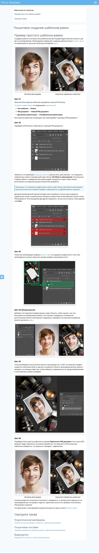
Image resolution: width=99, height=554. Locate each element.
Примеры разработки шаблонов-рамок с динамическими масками (39, 530)
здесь (55, 43)
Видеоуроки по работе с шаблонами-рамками (31, 538)
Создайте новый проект (23, 105)
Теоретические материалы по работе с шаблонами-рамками (37, 523)
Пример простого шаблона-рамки (27, 14)
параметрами (50, 105)
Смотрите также (20, 19)
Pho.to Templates (10, 2)
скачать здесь (78, 41)
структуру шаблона (42, 175)
